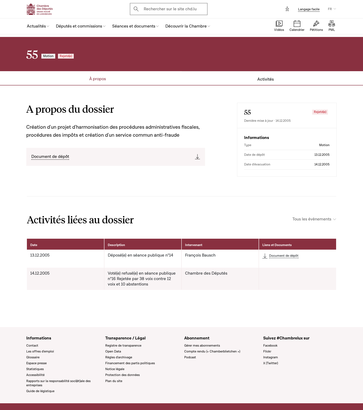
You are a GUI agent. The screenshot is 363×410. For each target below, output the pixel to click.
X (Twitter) (270, 363)
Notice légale (114, 369)
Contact (32, 345)
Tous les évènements (311, 219)
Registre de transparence (123, 345)
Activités (265, 79)
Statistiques (35, 369)
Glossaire (32, 357)
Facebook (270, 345)
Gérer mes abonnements (202, 345)
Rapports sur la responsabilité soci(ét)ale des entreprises (58, 383)
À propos (97, 79)
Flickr (267, 351)
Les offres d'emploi (40, 351)
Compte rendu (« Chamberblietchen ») (212, 351)
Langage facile (309, 9)
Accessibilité (35, 375)
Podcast (190, 357)
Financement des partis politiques (130, 363)
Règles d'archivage (118, 357)
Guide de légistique (40, 391)
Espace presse (36, 363)
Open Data (113, 351)
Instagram (270, 357)
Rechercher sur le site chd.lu (170, 9)
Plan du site (113, 381)
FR (330, 9)
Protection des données (122, 375)
